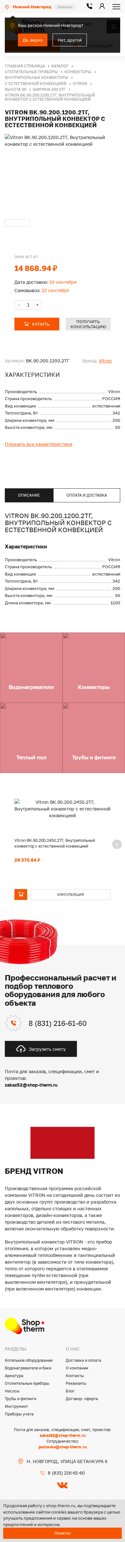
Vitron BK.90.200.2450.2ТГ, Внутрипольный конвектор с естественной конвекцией (54, 843)
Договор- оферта (82, 1398)
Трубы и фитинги (20, 1398)
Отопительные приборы (27, 1383)
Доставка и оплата (83, 1360)
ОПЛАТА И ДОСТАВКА (86, 495)
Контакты (75, 1375)
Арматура (14, 1375)
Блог (70, 1391)
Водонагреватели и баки (28, 1368)
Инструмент (16, 1406)
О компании (77, 1368)
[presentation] (117, 844)
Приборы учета (19, 1414)
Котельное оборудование (29, 1360)
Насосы (12, 1391)
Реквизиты (76, 1383)
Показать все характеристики (38, 444)
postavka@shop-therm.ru (62, 1447)
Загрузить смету (47, 1049)
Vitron (105, 360)
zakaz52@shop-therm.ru (63, 1435)
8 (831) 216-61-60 (58, 1023)
